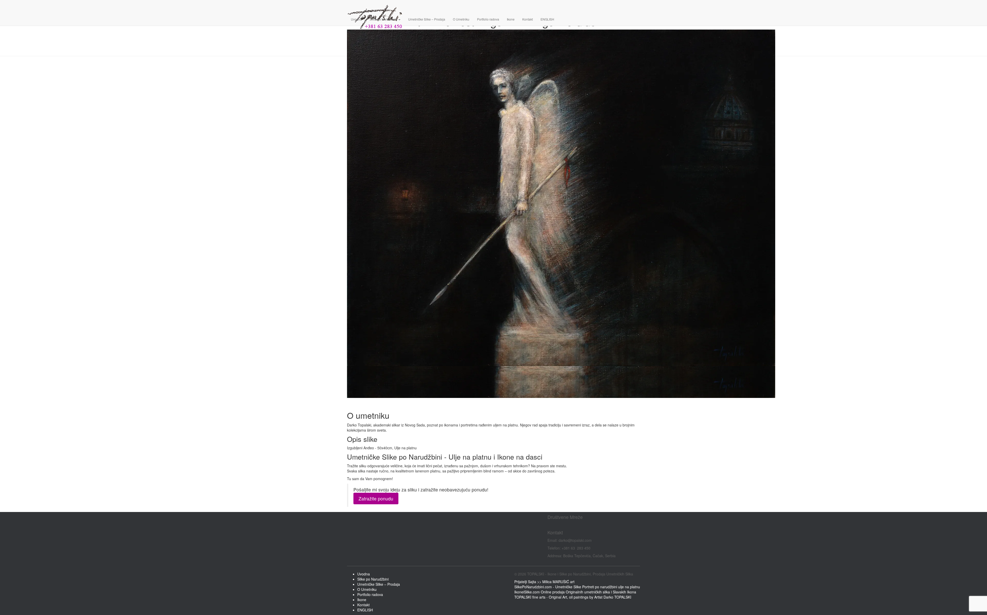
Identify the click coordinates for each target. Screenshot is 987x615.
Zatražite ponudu (376, 498)
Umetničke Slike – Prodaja (426, 19)
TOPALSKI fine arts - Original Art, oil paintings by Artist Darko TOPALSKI (572, 597)
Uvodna (356, 19)
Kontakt (527, 19)
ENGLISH (547, 19)
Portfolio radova (488, 19)
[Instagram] (551, 524)
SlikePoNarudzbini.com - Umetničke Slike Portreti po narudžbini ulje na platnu (577, 586)
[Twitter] (552, 524)
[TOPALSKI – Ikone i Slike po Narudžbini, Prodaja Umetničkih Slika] (561, 6)
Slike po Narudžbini (384, 19)
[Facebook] (548, 524)
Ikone (511, 19)
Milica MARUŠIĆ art (558, 581)
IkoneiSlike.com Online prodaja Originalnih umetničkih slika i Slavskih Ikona (575, 591)
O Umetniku (461, 19)
